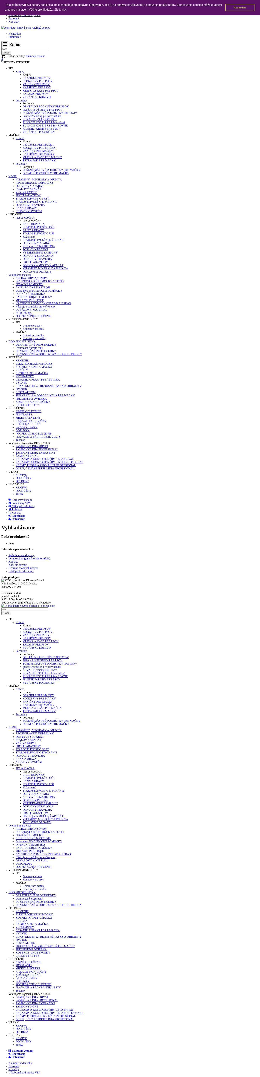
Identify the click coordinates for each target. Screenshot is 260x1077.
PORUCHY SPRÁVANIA (38, 255)
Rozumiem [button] (240, 7)
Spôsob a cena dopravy (21, 555)
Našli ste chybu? (17, 564)
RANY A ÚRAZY (26, 208)
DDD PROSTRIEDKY (22, 341)
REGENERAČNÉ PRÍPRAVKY (35, 182)
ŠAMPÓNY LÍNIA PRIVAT (32, 446)
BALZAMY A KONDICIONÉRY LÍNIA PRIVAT (45, 458)
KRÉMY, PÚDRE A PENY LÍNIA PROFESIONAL (46, 465)
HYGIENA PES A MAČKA (32, 373)
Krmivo (20, 71)
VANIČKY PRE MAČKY (38, 150)
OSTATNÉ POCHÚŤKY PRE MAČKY (46, 173)
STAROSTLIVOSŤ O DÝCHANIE (36, 201)
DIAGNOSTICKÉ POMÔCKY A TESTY (40, 281)
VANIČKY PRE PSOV (36, 84)
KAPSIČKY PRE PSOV (37, 87)
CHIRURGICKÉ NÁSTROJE (33, 287)
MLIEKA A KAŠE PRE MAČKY (42, 157)
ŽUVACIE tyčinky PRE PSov (40, 119)
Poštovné (13, 18)
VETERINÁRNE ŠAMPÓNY (40, 252)
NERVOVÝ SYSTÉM (29, 211)
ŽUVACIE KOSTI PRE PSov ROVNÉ (45, 125)
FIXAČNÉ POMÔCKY (29, 284)
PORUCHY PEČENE (35, 249)
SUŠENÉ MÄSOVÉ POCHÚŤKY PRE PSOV (50, 112)
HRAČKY (22, 370)
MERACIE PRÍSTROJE (30, 300)
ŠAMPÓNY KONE (27, 455)
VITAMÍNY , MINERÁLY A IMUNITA (39, 179)
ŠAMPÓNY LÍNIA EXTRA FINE (35, 452)
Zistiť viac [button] (60, 9)
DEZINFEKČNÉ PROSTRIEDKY (36, 350)
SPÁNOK (21, 389)
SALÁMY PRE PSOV (36, 93)
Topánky (20, 439)
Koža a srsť (29, 236)
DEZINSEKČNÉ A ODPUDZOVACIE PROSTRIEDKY (49, 354)
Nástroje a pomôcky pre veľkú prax (35, 306)
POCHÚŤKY (23, 477)
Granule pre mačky (33, 335)
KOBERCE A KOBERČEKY (33, 401)
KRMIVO (21, 474)
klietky (19, 493)
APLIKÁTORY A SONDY (31, 277)
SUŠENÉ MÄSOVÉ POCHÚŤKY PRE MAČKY (51, 169)
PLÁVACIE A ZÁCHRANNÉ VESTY (38, 436)
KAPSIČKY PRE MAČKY (38, 154)
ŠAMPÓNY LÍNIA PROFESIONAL (37, 449)
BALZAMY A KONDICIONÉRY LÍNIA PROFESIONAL (49, 462)
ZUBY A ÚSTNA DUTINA (39, 246)
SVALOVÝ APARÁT (28, 189)
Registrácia (14, 33)
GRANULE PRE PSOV (37, 77)
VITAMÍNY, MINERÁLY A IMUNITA (45, 268)
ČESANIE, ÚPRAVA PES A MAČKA (38, 379)
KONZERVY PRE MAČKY (39, 147)
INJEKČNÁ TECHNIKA (30, 293)
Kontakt (16, 512)
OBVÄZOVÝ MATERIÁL (31, 309)
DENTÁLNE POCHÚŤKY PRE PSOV (46, 106)
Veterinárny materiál (19, 274)
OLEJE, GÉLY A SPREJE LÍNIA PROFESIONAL (45, 468)
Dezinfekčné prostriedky (29, 347)
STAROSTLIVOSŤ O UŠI (38, 233)
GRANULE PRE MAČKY (38, 144)
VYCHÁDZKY (25, 376)
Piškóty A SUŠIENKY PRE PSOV (42, 109)
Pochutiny (21, 100)
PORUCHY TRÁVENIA (30, 204)
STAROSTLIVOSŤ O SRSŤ (32, 198)
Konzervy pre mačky (34, 338)
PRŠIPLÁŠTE (24, 414)
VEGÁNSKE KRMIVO (37, 96)
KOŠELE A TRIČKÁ (28, 424)
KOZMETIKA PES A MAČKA (34, 366)
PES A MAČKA (25, 217)
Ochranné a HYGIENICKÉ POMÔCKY (39, 290)
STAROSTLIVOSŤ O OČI (38, 227)
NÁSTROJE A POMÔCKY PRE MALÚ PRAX (43, 303)
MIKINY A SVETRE (28, 417)
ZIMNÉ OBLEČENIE (28, 411)
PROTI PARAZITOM (28, 195)
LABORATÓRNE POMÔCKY (34, 296)
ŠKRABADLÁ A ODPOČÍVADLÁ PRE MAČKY (45, 395)
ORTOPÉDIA (24, 312)
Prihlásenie (14, 36)
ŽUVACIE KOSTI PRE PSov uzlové (44, 122)
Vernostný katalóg (21, 499)
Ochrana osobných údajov (23, 567)
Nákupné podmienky (23, 506)
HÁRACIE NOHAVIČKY (31, 420)
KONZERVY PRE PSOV (38, 81)
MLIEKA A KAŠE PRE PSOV (41, 90)
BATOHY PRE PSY (27, 404)
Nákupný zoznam (23, 58)
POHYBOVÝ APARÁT (30, 185)
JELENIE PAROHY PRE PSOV (41, 128)
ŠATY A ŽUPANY (26, 427)
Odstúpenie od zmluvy (21, 571)
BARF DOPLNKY (34, 223)
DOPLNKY (23, 430)
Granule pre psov (32, 325)
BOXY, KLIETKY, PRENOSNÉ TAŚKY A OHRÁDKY (49, 385)
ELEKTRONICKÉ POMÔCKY (34, 363)
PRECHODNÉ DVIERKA (31, 398)
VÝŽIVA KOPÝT (26, 192)
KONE (12, 176)
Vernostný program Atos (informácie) (29, 558)
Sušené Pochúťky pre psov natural (42, 115)
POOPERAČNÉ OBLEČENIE (33, 316)
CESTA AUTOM (26, 392)
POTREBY (22, 481)
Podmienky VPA (21, 503)
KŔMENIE (22, 360)
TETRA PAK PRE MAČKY (39, 160)
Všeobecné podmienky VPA (24, 15)
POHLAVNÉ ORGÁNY (37, 271)
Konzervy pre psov (33, 328)
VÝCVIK (21, 382)
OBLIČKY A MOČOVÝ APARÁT (43, 265)
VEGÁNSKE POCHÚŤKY (39, 131)
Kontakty (13, 21)
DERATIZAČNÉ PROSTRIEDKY (36, 344)
